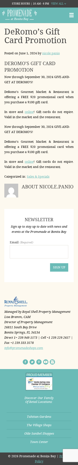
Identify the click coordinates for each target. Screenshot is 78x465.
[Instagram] (52, 362)
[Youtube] (45, 362)
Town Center (39, 442)
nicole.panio (51, 53)
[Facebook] (25, 362)
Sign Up (59, 267)
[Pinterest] (39, 362)
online (29, 112)
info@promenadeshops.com (23, 348)
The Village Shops (39, 425)
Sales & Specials (38, 176)
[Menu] (71, 15)
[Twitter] (32, 362)
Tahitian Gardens (39, 416)
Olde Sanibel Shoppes (39, 433)
